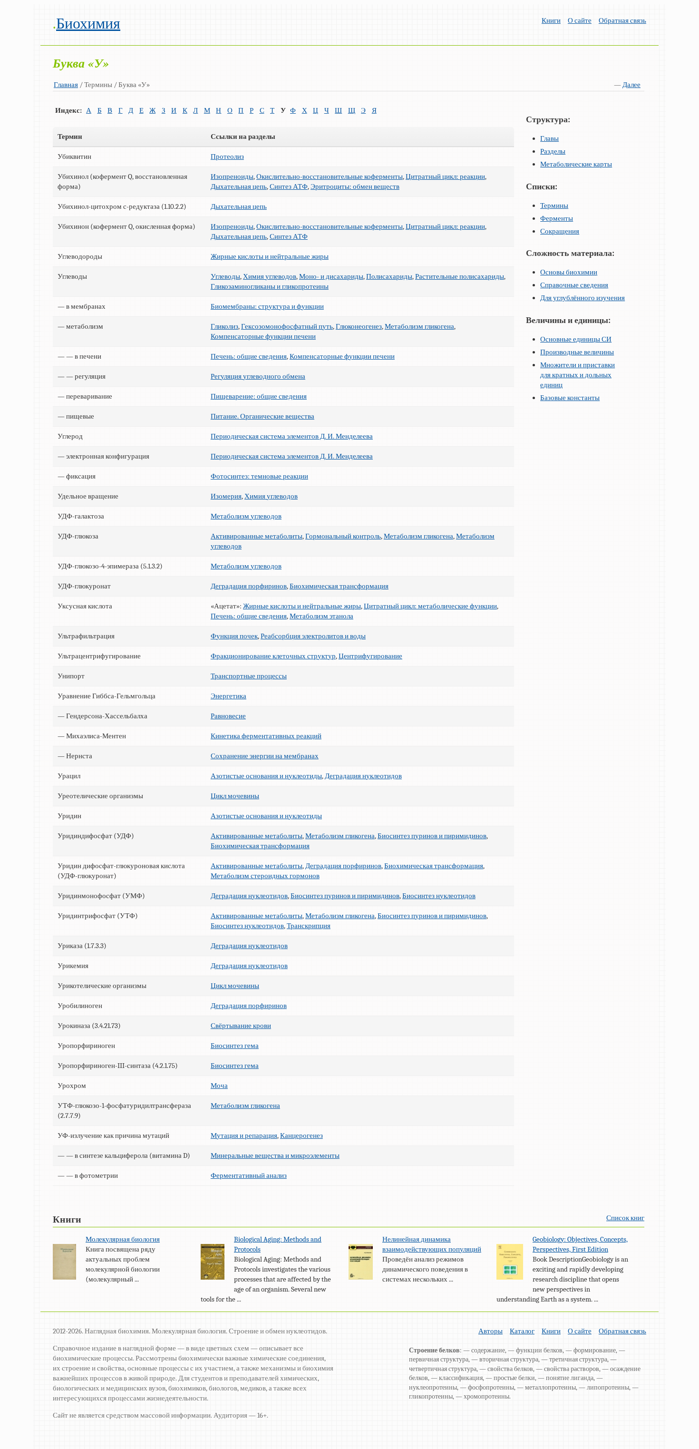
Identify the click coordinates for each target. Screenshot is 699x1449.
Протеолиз (227, 156)
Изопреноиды (232, 176)
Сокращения (559, 231)
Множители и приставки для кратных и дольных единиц (577, 375)
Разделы (552, 151)
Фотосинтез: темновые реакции (259, 476)
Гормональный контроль (343, 536)
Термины (554, 205)
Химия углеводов (269, 276)
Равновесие (228, 716)
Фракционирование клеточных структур (273, 656)
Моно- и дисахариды (331, 276)
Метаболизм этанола (321, 616)
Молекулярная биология (123, 1239)
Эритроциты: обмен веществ (355, 186)
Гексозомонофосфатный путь (287, 326)
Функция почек (234, 636)
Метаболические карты (576, 164)
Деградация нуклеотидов (363, 776)
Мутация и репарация (244, 1135)
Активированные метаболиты (256, 536)
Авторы (490, 1331)
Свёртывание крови (241, 1025)
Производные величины (577, 352)
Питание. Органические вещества (262, 416)
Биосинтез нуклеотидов (439, 895)
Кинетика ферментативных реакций (266, 736)
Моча (219, 1085)
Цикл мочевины (235, 796)
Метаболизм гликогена (419, 326)
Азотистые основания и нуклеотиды (266, 776)
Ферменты (556, 218)
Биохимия (88, 23)
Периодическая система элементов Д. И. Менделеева (292, 436)
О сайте (580, 20)
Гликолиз (224, 326)
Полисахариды (389, 276)
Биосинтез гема (235, 1045)
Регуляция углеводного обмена (258, 376)
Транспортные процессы (249, 676)
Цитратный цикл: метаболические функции (430, 606)
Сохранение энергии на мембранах (265, 756)
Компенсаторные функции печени (263, 336)
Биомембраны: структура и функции (267, 306)
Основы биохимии (568, 272)
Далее (631, 84)
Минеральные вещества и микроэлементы (275, 1155)
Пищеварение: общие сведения (259, 396)
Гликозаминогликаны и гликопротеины (270, 286)
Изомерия (226, 496)
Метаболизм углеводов (246, 516)
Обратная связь (622, 20)
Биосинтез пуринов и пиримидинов (432, 836)
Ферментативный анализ (249, 1175)
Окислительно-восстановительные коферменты (329, 176)
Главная (66, 84)
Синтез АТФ (289, 186)
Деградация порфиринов (249, 586)
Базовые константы (570, 397)
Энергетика (228, 696)
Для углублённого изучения (582, 298)
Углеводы (225, 276)
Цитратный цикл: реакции (445, 176)
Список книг (625, 1218)
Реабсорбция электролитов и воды (313, 636)
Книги (551, 20)
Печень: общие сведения (249, 356)
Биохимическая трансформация (339, 586)
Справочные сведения (574, 285)
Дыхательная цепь (239, 186)
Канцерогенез (301, 1135)
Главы (549, 138)
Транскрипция (308, 925)
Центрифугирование (370, 656)
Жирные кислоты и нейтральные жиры (270, 256)
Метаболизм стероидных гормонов (265, 875)
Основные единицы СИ (576, 339)
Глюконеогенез (359, 326)
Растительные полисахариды (459, 276)
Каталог (522, 1331)
